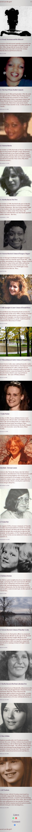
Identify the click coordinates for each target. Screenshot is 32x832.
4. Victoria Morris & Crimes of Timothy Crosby (14, 630)
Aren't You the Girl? (6, 2)
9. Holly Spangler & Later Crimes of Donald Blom (15, 308)
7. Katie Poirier (4, 414)
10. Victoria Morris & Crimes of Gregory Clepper (15, 254)
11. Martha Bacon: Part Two (8, 200)
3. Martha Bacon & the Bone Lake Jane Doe (13, 684)
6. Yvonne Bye (4, 522)
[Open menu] (31, 2)
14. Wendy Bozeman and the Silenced (11, 39)
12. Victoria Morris (6, 146)
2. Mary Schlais (4, 736)
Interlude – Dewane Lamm (8, 468)
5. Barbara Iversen (6, 576)
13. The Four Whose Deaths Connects (11, 90)
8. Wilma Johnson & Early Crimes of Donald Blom (15, 360)
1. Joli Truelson (4, 790)
